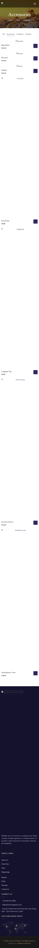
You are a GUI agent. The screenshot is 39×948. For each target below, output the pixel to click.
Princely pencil (7, 522)
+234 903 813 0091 (9, 901)
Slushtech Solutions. (24, 943)
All (3, 34)
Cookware (19, 34)
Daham (4, 70)
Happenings (5, 872)
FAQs (3, 881)
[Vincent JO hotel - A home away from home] (9, 3)
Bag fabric (5, 45)
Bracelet (4, 58)
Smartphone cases (8, 672)
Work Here (5, 864)
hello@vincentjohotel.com (12, 905)
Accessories (10, 34)
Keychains (5, 221)
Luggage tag (6, 371)
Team (3, 868)
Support (4, 877)
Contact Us (5, 889)
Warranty (4, 885)
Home (10, 20)
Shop (17, 20)
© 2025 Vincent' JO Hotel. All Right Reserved (19, 941)
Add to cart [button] (35, 46)
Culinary (28, 34)
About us (4, 860)
